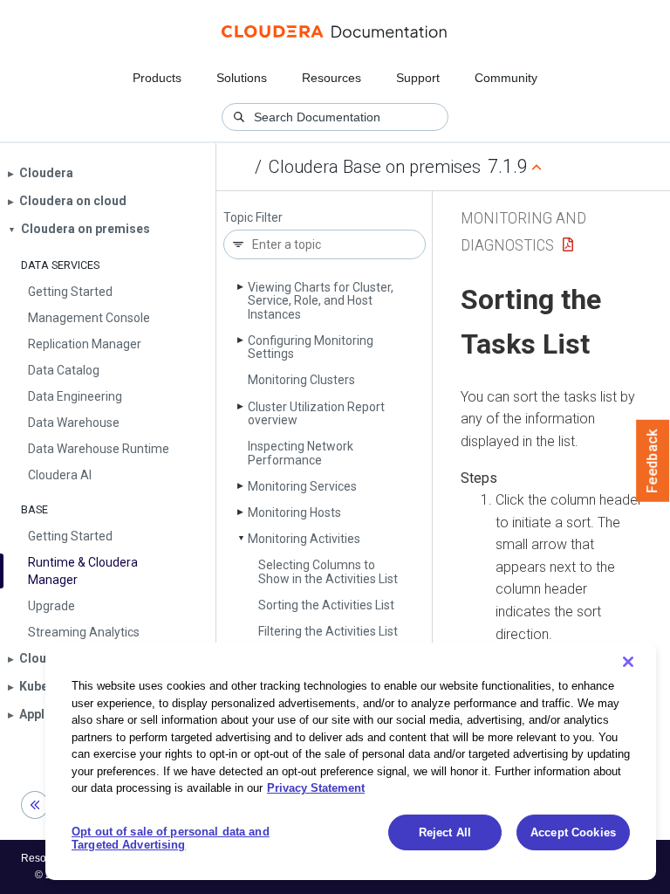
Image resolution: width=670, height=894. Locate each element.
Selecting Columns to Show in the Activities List (328, 571)
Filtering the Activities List (328, 631)
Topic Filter (253, 217)
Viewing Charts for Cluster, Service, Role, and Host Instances (320, 300)
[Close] (628, 662)
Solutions (241, 78)
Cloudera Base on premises (375, 166)
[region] (350, 761)
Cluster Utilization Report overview (316, 413)
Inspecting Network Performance (300, 452)
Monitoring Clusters (301, 380)
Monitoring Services (302, 486)
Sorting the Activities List (326, 605)
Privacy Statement (316, 787)
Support (418, 78)
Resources (331, 78)
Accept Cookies (573, 832)
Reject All (445, 832)
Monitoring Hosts (294, 512)
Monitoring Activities (304, 539)
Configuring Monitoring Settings (310, 347)
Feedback (653, 461)
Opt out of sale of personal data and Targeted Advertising (171, 838)
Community (506, 78)
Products (157, 78)
